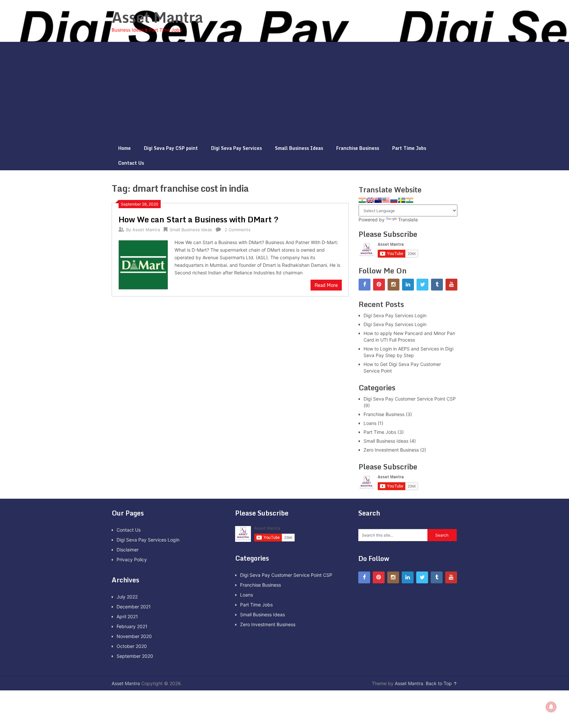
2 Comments (238, 229)
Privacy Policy (132, 559)
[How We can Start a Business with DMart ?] (143, 264)
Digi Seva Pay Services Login (395, 315)
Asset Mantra (157, 17)
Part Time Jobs (409, 148)
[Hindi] (362, 200)
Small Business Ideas (299, 148)
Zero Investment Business (391, 450)
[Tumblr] (437, 285)
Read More (326, 285)
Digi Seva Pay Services (236, 148)
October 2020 (132, 646)
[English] (370, 200)
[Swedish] (401, 200)
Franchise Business (357, 148)
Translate (408, 219)
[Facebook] (364, 285)
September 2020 (135, 656)
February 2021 (132, 626)
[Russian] (393, 200)
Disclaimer (128, 549)
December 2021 (134, 606)
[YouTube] (451, 285)
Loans (370, 423)
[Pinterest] (379, 285)
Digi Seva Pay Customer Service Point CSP (410, 399)
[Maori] (378, 200)
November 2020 (134, 636)
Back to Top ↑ (441, 683)
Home (124, 148)
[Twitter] (422, 285)
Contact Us (131, 163)
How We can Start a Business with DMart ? (199, 219)
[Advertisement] (284, 91)
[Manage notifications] (551, 707)
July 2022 (127, 596)
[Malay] (386, 200)
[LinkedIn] (408, 285)
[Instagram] (393, 285)
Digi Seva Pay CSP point (171, 148)
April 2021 (127, 616)
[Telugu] (409, 200)
